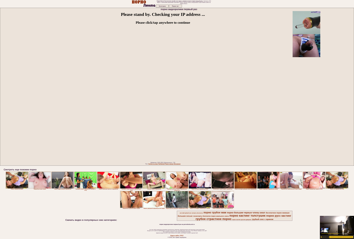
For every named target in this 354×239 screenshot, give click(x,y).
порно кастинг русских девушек (241, 219)
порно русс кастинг (278, 215)
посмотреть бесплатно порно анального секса (211, 216)
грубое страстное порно (213, 219)
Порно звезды (169, 164)
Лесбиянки (161, 164)
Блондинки (177, 164)
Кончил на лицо (153, 164)
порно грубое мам (215, 212)
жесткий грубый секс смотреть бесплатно (191, 213)
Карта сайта (174, 235)
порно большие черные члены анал (246, 212)
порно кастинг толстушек (247, 215)
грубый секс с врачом (262, 219)
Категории (162, 6)
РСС (182, 235)
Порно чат (175, 6)
